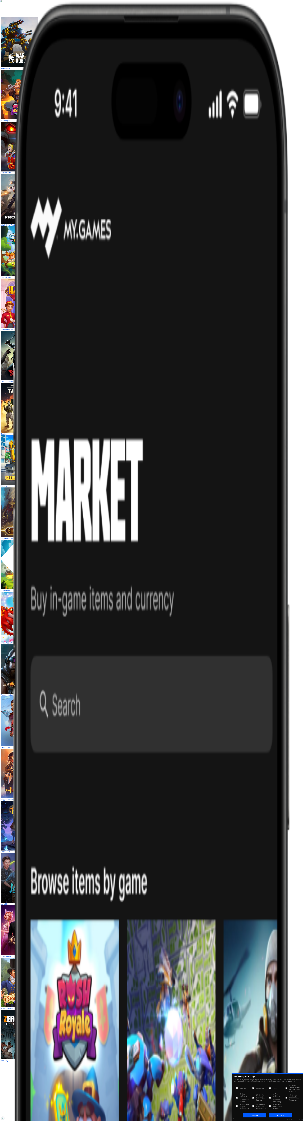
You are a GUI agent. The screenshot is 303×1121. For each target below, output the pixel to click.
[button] (254, 1115)
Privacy (278, 1081)
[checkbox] (253, 1088)
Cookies (287, 1081)
